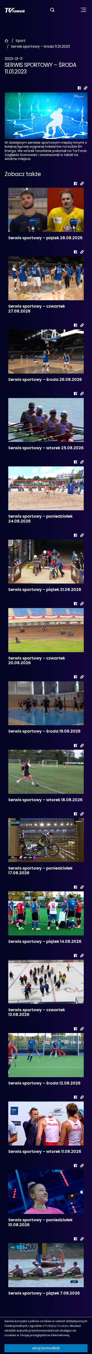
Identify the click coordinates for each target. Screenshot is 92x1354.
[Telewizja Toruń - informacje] (15, 9)
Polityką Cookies (57, 1326)
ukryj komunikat (46, 1348)
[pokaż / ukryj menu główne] (83, 10)
